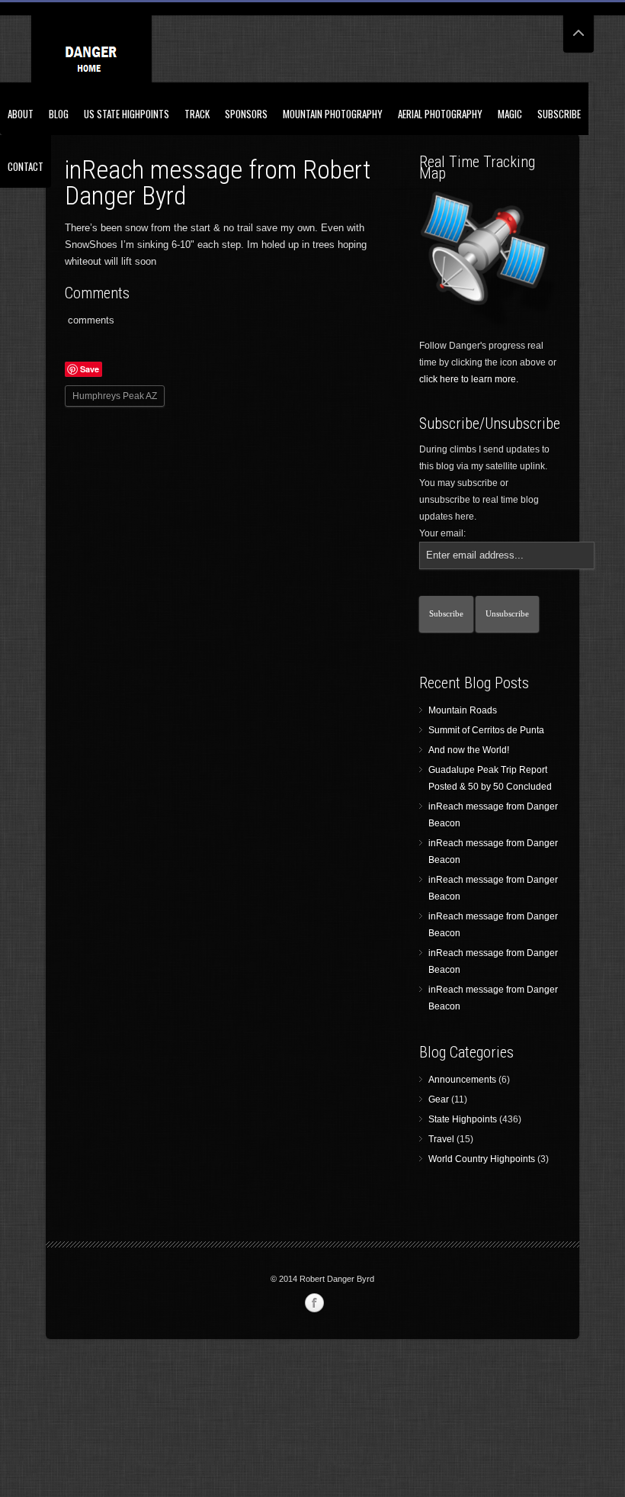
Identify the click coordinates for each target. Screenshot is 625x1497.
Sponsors (246, 113)
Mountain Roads (462, 710)
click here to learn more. (468, 379)
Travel (441, 1139)
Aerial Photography (440, 113)
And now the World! (468, 750)
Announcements (462, 1079)
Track (197, 113)
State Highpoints (462, 1119)
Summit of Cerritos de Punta (486, 730)
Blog (59, 113)
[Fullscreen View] (578, 26)
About (21, 113)
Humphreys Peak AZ (114, 396)
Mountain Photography (333, 113)
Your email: (442, 533)
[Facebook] (314, 1303)
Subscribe (559, 113)
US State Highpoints (126, 113)
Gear (438, 1099)
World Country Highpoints (481, 1159)
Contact (25, 166)
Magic (510, 113)
